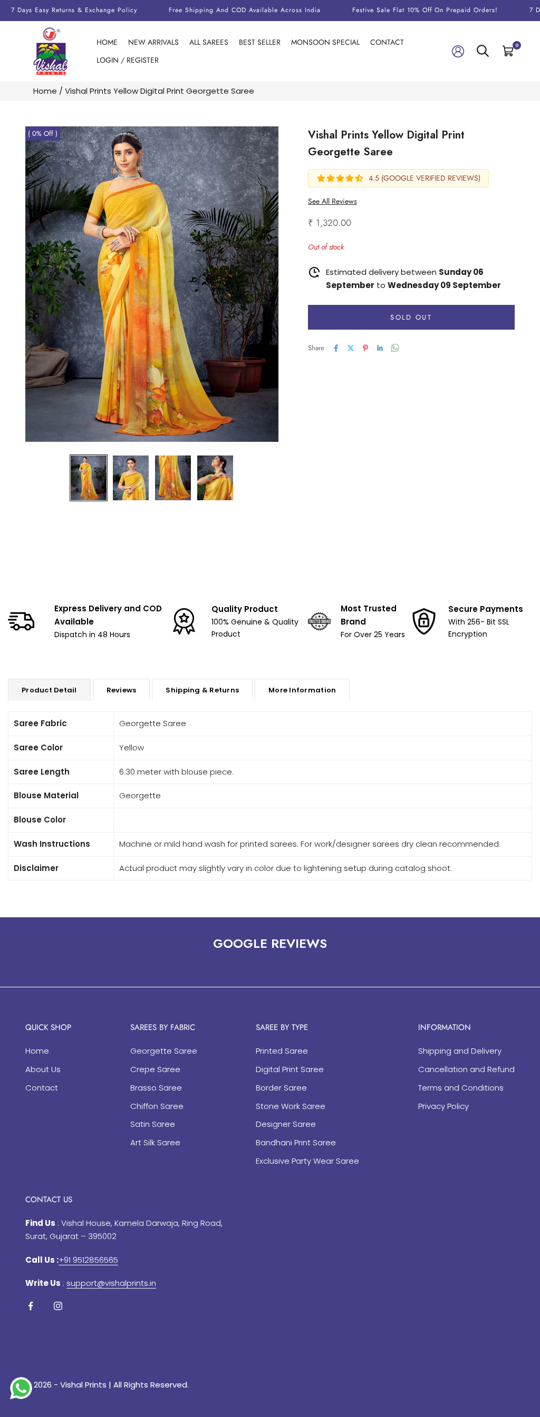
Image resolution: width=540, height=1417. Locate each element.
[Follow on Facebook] (30, 1306)
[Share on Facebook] (336, 348)
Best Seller (260, 42)
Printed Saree (282, 1050)
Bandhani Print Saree (296, 1142)
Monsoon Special (325, 42)
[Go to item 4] (215, 477)
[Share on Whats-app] (395, 348)
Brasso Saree (156, 1087)
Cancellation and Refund (466, 1069)
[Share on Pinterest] (365, 348)
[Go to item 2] (131, 477)
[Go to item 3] (173, 477)
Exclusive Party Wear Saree (307, 1160)
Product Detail (49, 690)
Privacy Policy (443, 1106)
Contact (387, 42)
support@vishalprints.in (111, 1283)
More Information (302, 690)
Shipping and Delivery (460, 1050)
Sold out (411, 317)
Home (107, 42)
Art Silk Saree (155, 1142)
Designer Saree (286, 1123)
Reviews (122, 690)
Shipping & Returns (202, 690)
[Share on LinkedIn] (380, 348)
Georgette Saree (163, 1050)
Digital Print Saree (290, 1069)
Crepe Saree (155, 1069)
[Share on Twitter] (350, 348)
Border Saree (281, 1087)
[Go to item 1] (89, 477)
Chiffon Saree (157, 1106)
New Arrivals (153, 42)
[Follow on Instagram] (58, 1306)
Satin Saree (152, 1123)
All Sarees (208, 42)
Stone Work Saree (290, 1106)
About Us (43, 1069)
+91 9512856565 (88, 1259)
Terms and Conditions (461, 1087)
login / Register (128, 60)
